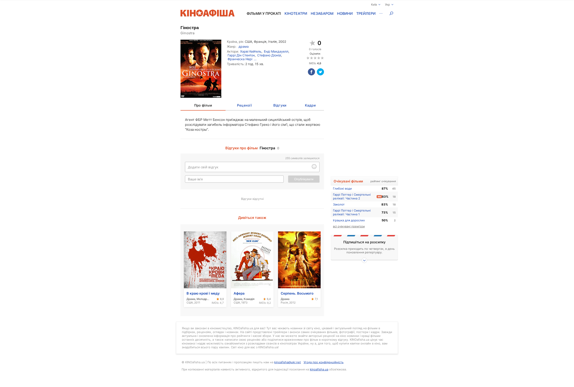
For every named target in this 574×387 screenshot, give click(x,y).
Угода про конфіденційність (324, 362)
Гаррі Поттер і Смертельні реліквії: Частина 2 (352, 196)
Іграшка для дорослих (349, 220)
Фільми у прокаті (264, 13)
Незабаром (322, 13)
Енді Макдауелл (276, 51)
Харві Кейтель (250, 51)
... (255, 59)
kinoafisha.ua (319, 369)
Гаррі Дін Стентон (241, 55)
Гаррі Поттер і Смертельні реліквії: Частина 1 (352, 212)
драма (244, 46)
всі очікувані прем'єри (349, 226)
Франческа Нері (240, 59)
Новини (345, 13)
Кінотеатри (296, 13)
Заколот (339, 204)
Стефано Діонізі (269, 55)
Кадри (310, 105)
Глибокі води (342, 188)
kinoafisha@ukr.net (287, 362)
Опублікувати (303, 179)
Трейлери (366, 13)
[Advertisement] (364, 102)
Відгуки (280, 105)
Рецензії (244, 105)
